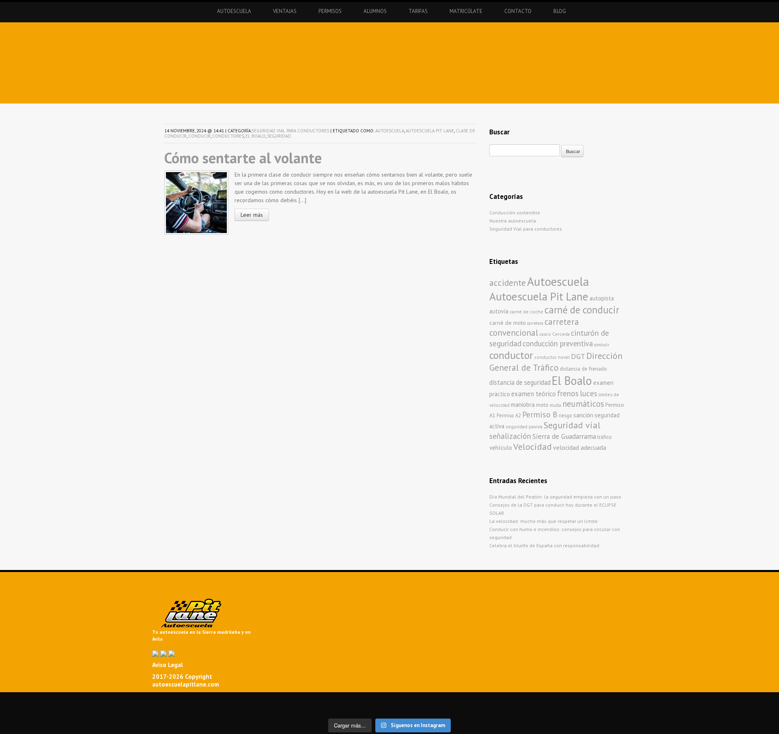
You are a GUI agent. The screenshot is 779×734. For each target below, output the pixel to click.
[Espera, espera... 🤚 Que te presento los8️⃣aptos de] (38, 708)
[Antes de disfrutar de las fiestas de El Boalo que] (350, 700)
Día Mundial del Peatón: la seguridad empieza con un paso (555, 497)
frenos (568, 393)
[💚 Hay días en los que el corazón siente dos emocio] (194, 700)
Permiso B (539, 414)
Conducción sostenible (514, 212)
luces (588, 393)
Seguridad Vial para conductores (290, 131)
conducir (199, 136)
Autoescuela (234, 11)
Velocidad (532, 446)
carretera (535, 323)
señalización (510, 436)
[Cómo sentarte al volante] (196, 202)
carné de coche (526, 312)
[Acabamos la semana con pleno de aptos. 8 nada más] (116, 700)
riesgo (565, 415)
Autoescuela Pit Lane (430, 131)
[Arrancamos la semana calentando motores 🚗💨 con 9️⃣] (272, 708)
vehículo (500, 447)
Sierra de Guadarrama (564, 436)
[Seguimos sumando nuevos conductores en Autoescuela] (662, 700)
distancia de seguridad (520, 382)
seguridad (279, 136)
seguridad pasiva (524, 426)
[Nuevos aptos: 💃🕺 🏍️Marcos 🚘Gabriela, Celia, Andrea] (741, 700)
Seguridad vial (572, 425)
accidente (507, 282)
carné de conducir (581, 309)
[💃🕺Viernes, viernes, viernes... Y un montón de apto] (428, 700)
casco (545, 334)
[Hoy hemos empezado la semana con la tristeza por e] (662, 708)
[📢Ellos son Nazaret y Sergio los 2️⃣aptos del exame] (585, 700)
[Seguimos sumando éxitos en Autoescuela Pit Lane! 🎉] (350, 708)
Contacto (518, 11)
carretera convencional (534, 327)
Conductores (228, 136)
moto (542, 405)
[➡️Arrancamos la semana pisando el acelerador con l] (506, 700)
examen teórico (533, 393)
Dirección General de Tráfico (555, 361)
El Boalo (255, 136)
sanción (583, 415)
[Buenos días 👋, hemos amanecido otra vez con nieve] (585, 708)
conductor (511, 355)
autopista (602, 298)
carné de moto (507, 322)
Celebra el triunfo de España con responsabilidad (544, 545)
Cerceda (561, 334)
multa (555, 405)
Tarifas (418, 11)
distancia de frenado (583, 368)
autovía (498, 311)
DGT (578, 356)
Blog (559, 11)
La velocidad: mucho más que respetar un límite (543, 521)
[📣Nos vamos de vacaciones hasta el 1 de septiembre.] (38, 700)
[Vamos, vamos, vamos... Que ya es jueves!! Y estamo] (272, 700)
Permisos (330, 11)
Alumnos (375, 11)
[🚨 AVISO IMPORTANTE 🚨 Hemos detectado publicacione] (428, 708)
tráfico (604, 437)
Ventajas (285, 11)
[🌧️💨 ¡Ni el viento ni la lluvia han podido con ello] (506, 708)
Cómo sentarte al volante (243, 157)
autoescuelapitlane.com (185, 684)
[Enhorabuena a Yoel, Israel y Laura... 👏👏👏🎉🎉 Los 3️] (116, 708)
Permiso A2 (509, 415)
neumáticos (583, 403)
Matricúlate (466, 11)
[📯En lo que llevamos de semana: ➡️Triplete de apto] (194, 708)
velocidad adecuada (579, 447)
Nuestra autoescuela (512, 221)
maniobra (523, 404)
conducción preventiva (558, 343)
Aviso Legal (167, 665)
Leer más (252, 214)
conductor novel (552, 357)
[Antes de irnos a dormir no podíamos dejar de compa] (741, 708)
